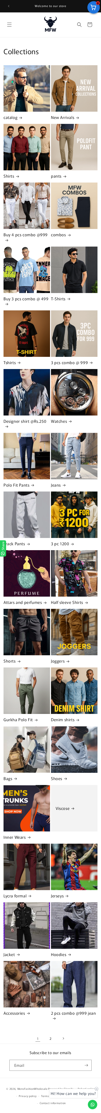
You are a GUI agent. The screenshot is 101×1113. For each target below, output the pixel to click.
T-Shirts (58, 298)
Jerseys (57, 895)
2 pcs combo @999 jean (73, 1013)
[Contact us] (92, 1104)
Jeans (56, 485)
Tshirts (10, 362)
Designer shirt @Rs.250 (25, 421)
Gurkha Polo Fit (18, 719)
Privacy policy (28, 1096)
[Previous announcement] (9, 6)
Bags (8, 778)
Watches (59, 421)
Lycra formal (15, 895)
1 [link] (38, 1038)
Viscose (63, 808)
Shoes (56, 778)
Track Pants (14, 543)
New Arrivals (62, 117)
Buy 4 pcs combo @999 (26, 234)
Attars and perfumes (23, 602)
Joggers (58, 660)
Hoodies (58, 954)
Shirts (9, 176)
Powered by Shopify (60, 1088)
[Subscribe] (86, 1065)
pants (56, 176)
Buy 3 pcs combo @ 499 (26, 298)
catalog (10, 117)
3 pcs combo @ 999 (69, 362)
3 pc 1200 (60, 543)
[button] (9, 24)
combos (58, 234)
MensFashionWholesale (32, 1088)
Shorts (10, 660)
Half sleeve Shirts (67, 602)
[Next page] (63, 1038)
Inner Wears (15, 837)
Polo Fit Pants (16, 485)
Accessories (14, 1013)
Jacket (9, 954)
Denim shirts (62, 719)
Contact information (53, 1103)
